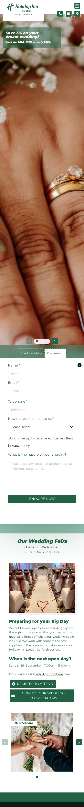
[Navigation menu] (77, 6)
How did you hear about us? (31, 419)
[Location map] (77, 14)
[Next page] (79, 742)
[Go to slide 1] (37, 341)
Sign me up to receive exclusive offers (42, 438)
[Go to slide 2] (42, 341)
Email (13, 383)
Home (29, 547)
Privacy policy (19, 446)
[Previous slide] (29, 341)
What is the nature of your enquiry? (37, 454)
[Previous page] (5, 742)
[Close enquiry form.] (79, 365)
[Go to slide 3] (47, 341)
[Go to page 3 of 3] (47, 777)
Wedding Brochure (49, 674)
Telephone (17, 401)
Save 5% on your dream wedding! (22, 35)
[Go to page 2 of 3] (42, 777)
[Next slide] (55, 341)
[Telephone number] (60, 14)
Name (14, 365)
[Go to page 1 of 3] (37, 777)
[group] (42, 742)
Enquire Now (42, 499)
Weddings (48, 547)
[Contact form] (69, 14)
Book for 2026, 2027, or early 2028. (28, 42)
